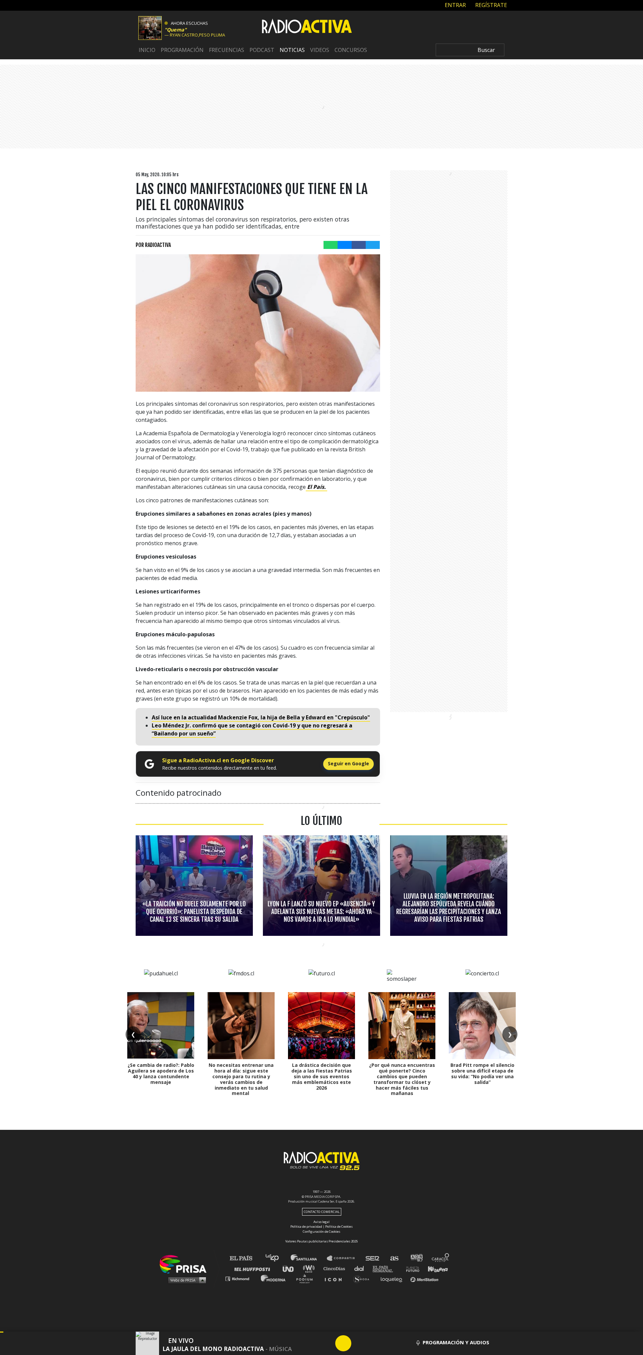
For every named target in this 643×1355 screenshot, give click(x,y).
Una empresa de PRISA (185, 1263)
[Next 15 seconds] (359, 1343)
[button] (1, 1332)
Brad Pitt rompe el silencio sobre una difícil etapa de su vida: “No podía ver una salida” (482, 1073)
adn (416, 1258)
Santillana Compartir (344, 1258)
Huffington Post (253, 1268)
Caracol (440, 1258)
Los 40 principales (277, 1258)
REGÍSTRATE (490, 5)
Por (153, 245)
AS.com (394, 1258)
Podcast (261, 50)
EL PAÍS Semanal (386, 1268)
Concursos (351, 50)
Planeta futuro (410, 1268)
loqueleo (393, 1278)
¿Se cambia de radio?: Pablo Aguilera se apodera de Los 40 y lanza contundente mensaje (161, 1073)
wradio (310, 1268)
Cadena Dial (361, 1268)
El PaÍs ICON (335, 1278)
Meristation (425, 1278)
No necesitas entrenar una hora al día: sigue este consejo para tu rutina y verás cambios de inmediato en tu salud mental (241, 1079)
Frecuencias (226, 50)
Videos (319, 50)
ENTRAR (454, 5)
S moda (363, 1278)
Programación (182, 50)
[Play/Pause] (343, 1343)
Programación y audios (456, 1342)
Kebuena (434, 1268)
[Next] (375, 1343)
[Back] (311, 1343)
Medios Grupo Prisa (185, 1280)
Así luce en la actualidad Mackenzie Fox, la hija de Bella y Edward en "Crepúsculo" (261, 717)
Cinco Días (336, 1268)
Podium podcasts (306, 1278)
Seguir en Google (348, 763)
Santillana (308, 1258)
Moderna (273, 1278)
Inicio (147, 50)
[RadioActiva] (307, 27)
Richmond (240, 1278)
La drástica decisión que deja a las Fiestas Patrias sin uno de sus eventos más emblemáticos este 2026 (321, 1076)
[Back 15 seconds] (327, 1343)
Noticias (292, 50)
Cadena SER (373, 1258)
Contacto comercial (322, 1212)
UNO (291, 1268)
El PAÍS (245, 1258)
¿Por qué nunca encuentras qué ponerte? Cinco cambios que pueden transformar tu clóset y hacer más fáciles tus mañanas (402, 1079)
